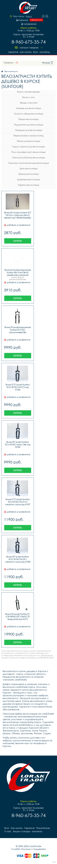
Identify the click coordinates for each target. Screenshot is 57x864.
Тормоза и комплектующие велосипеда (28, 163)
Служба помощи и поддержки (28, 849)
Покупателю (43, 828)
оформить (36, 19)
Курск (29, 16)
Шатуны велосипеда (28, 174)
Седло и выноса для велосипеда (28, 146)
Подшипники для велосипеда (28, 124)
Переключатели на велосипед (28, 135)
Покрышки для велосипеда (28, 130)
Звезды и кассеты (28, 102)
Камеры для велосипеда (28, 108)
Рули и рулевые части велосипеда (28, 152)
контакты (45, 52)
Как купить (26, 52)
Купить (18, 240)
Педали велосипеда (28, 119)
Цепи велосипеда (29, 168)
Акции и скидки (21, 831)
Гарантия (13, 52)
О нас (7, 831)
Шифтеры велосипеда (28, 179)
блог (35, 52)
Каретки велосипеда (28, 185)
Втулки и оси (28, 97)
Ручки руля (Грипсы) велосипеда (28, 157)
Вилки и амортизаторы (28, 92)
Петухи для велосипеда (28, 141)
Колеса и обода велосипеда (28, 113)
